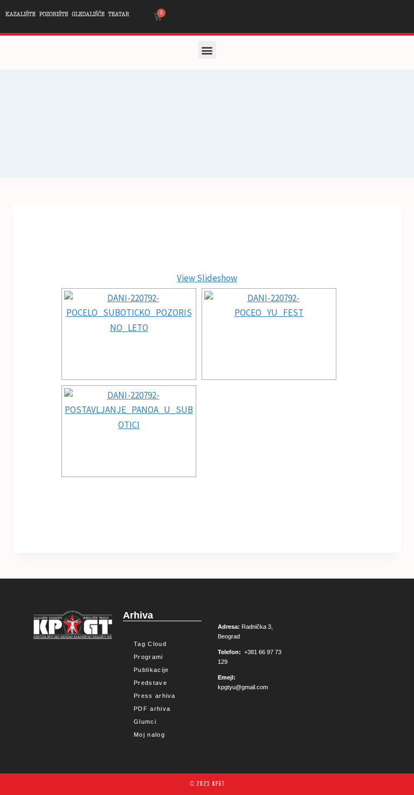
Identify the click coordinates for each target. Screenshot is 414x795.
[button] (207, 50)
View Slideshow (207, 278)
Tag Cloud (150, 644)
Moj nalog (149, 734)
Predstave (150, 683)
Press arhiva (155, 695)
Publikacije (151, 670)
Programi (148, 657)
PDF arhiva (152, 708)
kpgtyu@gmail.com (243, 687)
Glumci (145, 721)
